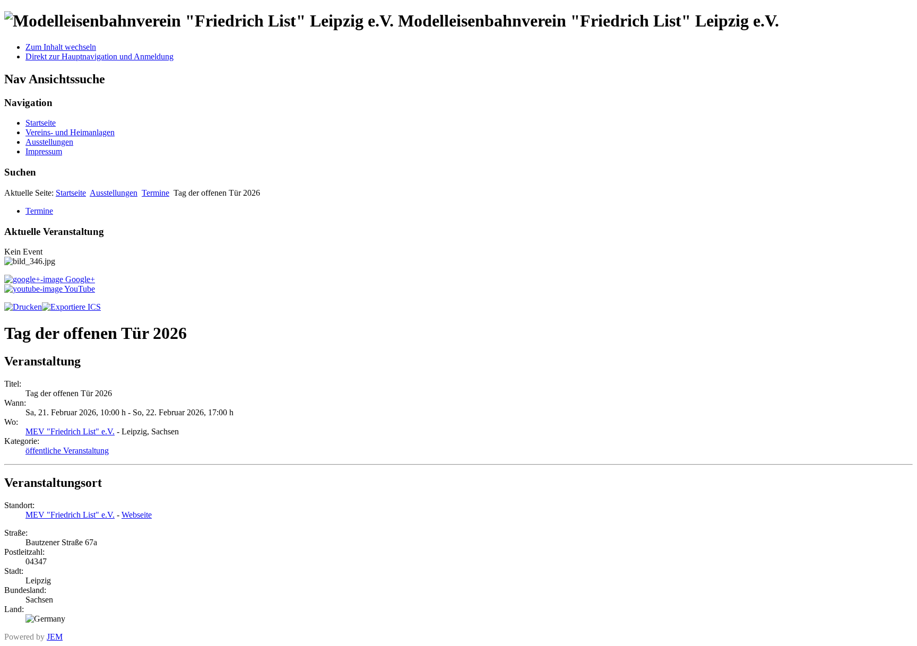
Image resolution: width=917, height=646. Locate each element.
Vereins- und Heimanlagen (70, 132)
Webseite (137, 514)
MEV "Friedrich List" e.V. (70, 431)
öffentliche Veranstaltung (67, 450)
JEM (55, 636)
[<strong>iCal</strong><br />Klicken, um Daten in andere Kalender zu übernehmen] (71, 306)
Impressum (43, 151)
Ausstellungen (49, 141)
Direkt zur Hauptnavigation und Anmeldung (99, 56)
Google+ (79, 279)
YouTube (79, 288)
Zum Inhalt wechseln (60, 46)
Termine (155, 192)
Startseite (40, 122)
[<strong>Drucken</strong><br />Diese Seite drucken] (23, 306)
